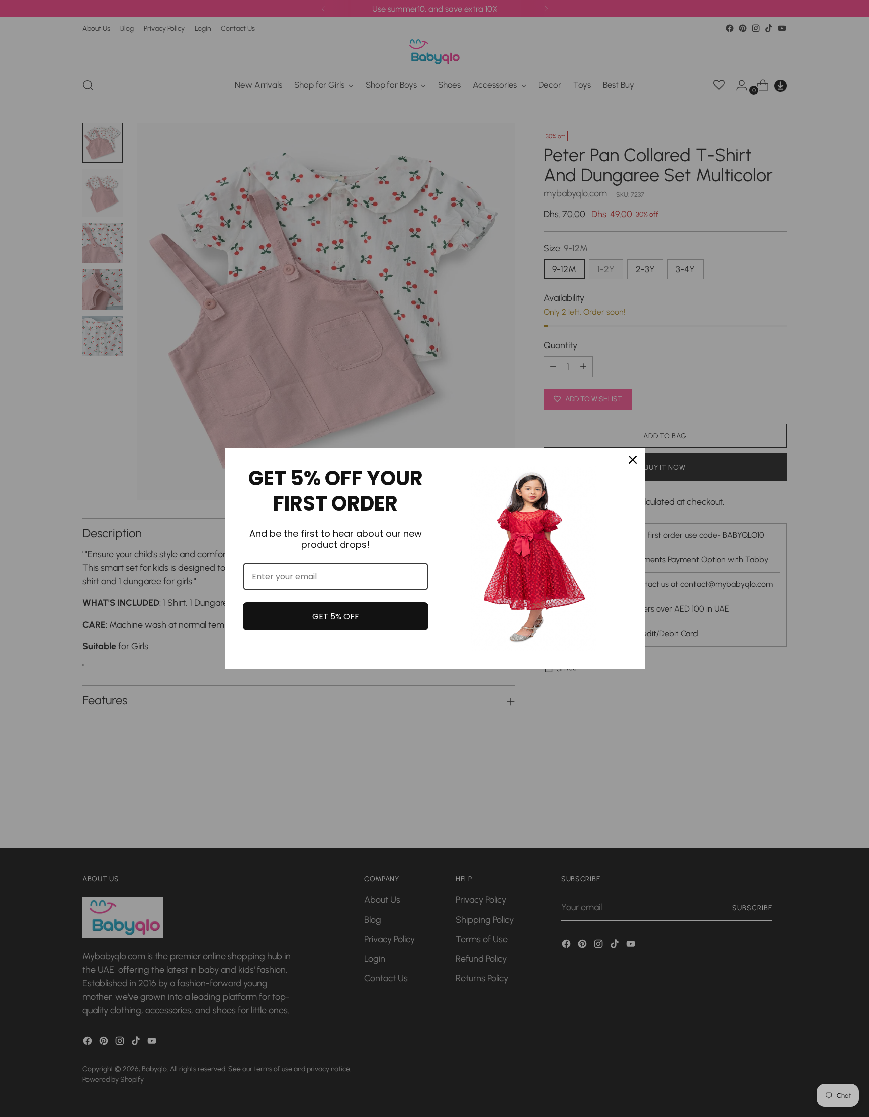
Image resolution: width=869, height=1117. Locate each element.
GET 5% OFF (335, 616)
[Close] (633, 460)
